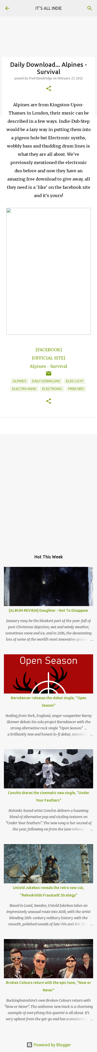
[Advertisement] (48, 490)
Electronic (52, 389)
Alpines (19, 381)
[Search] (90, 8)
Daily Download (46, 381)
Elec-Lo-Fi (74, 381)
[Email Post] (49, 375)
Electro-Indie (24, 389)
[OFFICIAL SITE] (48, 358)
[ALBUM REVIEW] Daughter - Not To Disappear (48, 610)
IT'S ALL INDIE (48, 8)
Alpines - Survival (48, 366)
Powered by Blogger (52, 1044)
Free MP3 (76, 389)
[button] (49, 88)
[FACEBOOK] (48, 349)
